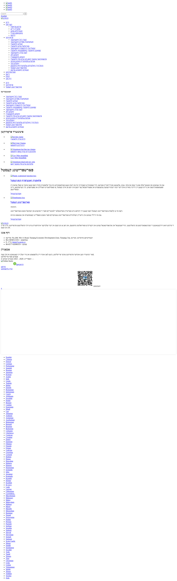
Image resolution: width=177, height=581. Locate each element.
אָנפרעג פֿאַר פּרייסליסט (9, 257)
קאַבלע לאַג (15, 55)
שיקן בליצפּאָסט (7, 269)
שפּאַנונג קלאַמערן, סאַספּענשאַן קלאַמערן (26, 50)
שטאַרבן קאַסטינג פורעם (20, 70)
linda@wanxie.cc (19, 242)
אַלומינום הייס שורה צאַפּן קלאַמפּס (23, 151)
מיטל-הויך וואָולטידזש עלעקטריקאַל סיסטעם (27, 66)
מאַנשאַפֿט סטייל (17, 33)
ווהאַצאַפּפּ (20, 264)
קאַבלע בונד (15, 63)
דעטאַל (13, 194)
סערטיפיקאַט (11, 72)
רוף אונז (8, 79)
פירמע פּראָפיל (16, 27)
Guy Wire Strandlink (18, 158)
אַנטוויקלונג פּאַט (17, 31)
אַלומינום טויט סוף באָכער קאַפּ (22, 164)
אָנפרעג (18, 194)
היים (7, 22)
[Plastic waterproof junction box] (23, 176)
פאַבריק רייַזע (15, 29)
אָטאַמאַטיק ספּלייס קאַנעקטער (22, 42)
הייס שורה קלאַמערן (18, 139)
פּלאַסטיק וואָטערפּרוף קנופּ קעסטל (26, 180)
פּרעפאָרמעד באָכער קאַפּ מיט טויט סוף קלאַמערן (29, 59)
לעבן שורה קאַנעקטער (19, 53)
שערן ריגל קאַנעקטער (19, 40)
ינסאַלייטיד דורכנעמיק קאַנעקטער (23, 48)
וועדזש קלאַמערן (17, 44)
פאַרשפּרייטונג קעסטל (19, 68)
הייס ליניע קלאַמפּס (17, 145)
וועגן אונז (9, 24)
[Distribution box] (18, 198)
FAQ (8, 76)
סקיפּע (3, 267)
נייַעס (8, 74)
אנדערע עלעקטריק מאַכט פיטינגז (23, 61)
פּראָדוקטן (9, 37)
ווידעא (13, 35)
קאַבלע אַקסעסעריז (18, 57)
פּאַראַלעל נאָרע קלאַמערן (20, 46)
